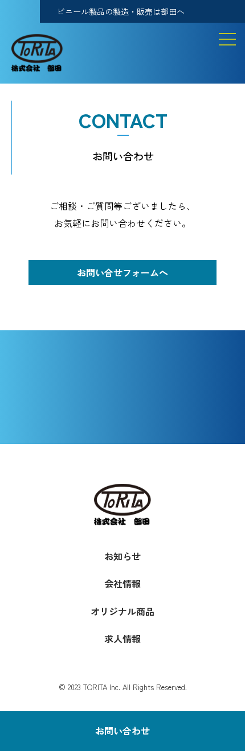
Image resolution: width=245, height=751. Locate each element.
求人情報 (122, 638)
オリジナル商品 (122, 611)
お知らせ (122, 556)
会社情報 (122, 583)
